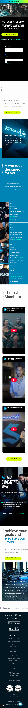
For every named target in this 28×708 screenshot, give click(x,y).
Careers (14, 663)
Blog (14, 666)
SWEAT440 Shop (14, 661)
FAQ (14, 668)
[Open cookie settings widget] (3, 705)
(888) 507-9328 (14, 638)
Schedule (14, 678)
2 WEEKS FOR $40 (14, 1)
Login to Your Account (14, 680)
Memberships (14, 675)
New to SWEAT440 (14, 658)
